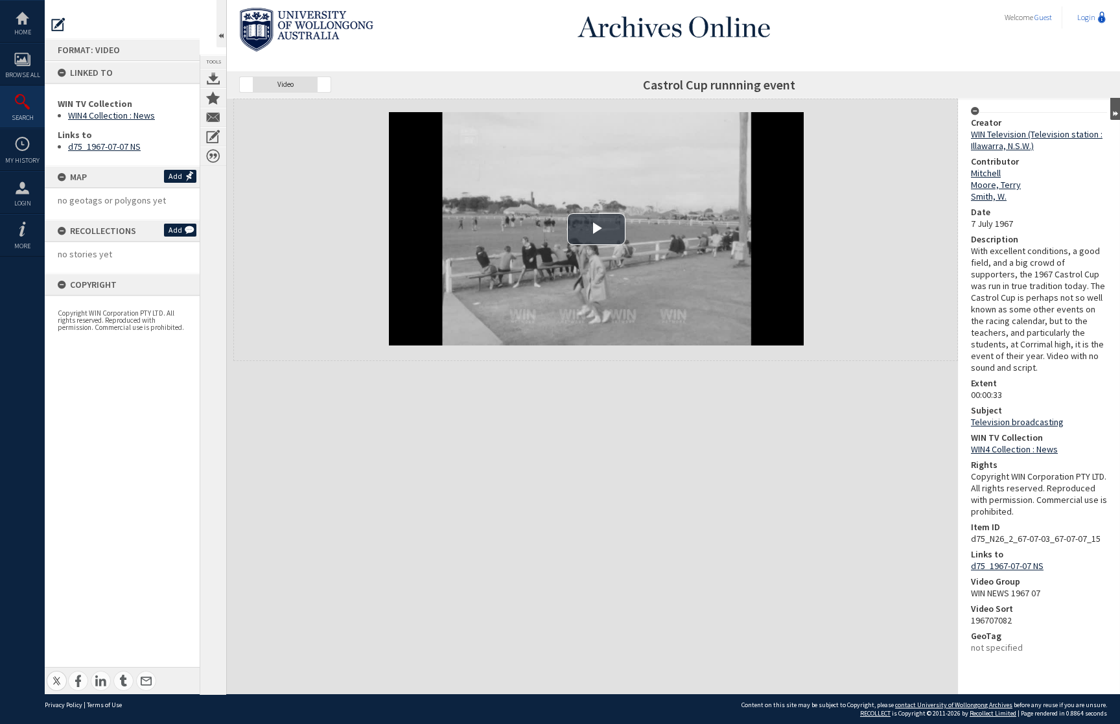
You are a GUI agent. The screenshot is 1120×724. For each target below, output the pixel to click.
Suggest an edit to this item (58, 25)
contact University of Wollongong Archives (953, 705)
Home (22, 32)
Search (23, 117)
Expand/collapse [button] (1115, 109)
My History (22, 160)
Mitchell (986, 173)
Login (22, 203)
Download (213, 78)
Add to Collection (213, 98)
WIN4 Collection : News (111, 115)
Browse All (22, 75)
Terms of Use (104, 705)
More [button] (22, 246)
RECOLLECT (875, 713)
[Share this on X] (57, 674)
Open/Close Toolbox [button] (221, 23)
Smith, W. (989, 196)
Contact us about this (213, 117)
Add (175, 176)
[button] (246, 84)
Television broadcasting (1017, 422)
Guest (1043, 17)
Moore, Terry (996, 185)
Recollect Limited (993, 713)
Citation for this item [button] (213, 156)
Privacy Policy (63, 705)
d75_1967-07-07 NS (104, 146)
